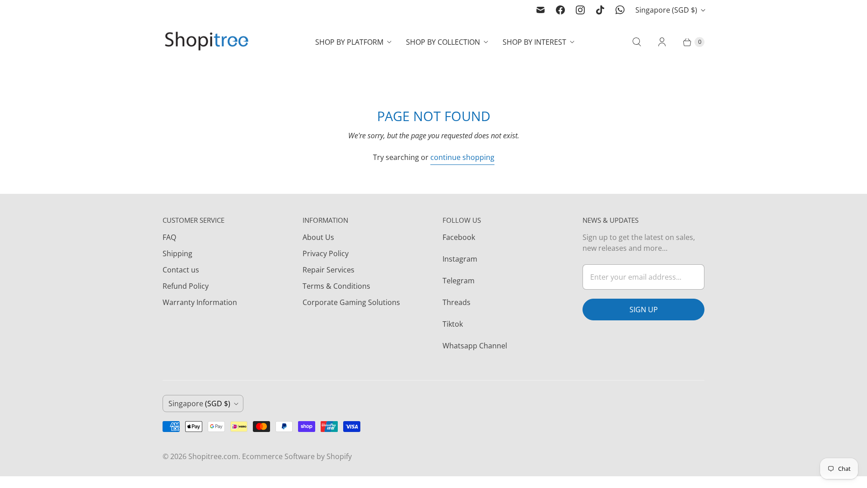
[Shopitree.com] (208, 42)
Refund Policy (186, 286)
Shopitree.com (213, 456)
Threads (457, 302)
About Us (318, 237)
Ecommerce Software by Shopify (297, 456)
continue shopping (462, 157)
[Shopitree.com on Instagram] (580, 10)
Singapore (666, 10)
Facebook (459, 237)
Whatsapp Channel (475, 346)
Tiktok (453, 324)
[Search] (636, 42)
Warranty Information (200, 302)
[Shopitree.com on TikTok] (600, 10)
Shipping (177, 253)
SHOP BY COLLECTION (443, 42)
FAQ (169, 237)
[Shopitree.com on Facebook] (560, 10)
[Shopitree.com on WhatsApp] (620, 10)
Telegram (459, 281)
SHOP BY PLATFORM (349, 42)
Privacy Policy (326, 253)
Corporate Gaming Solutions (351, 302)
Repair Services (328, 270)
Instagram (460, 259)
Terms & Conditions (336, 286)
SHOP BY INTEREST (534, 42)
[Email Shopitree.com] (540, 10)
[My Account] (662, 42)
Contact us (181, 270)
